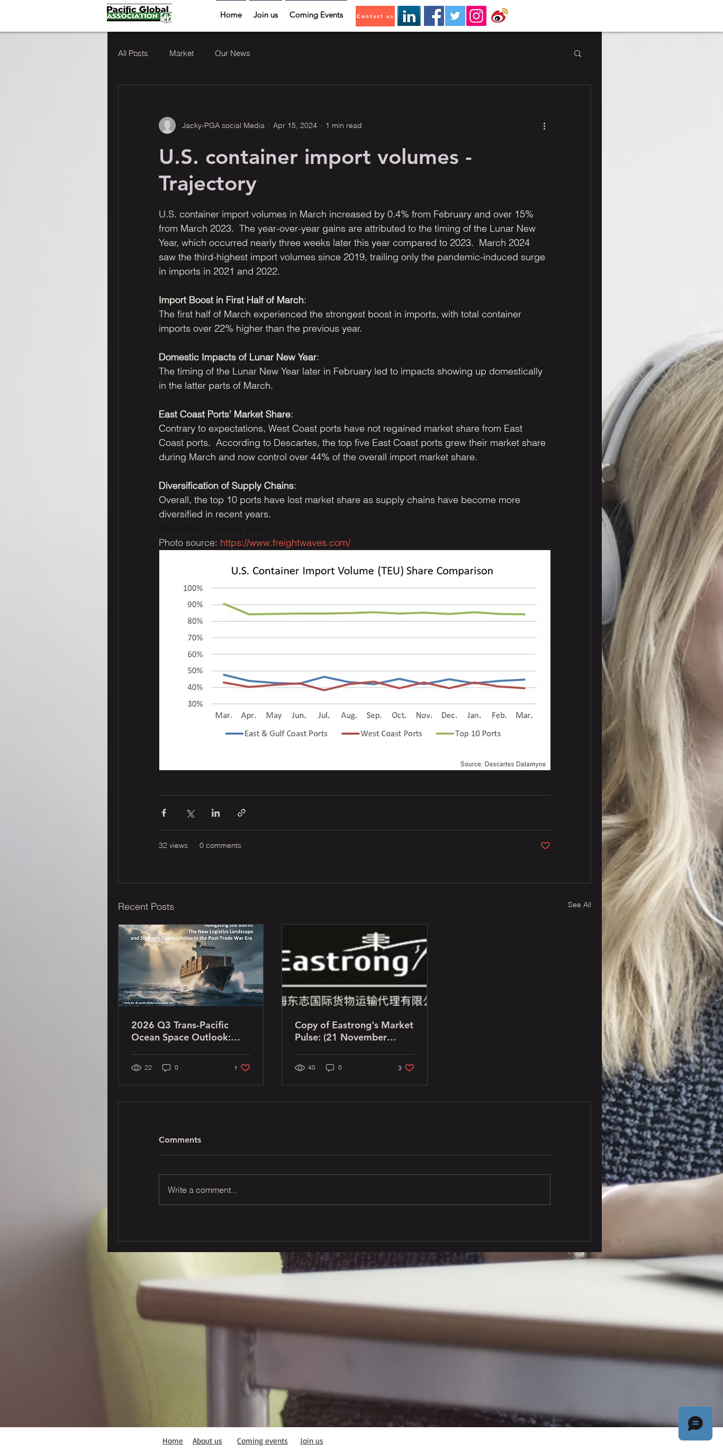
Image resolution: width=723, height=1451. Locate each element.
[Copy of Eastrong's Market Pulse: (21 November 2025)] (354, 965)
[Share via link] (242, 813)
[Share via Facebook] (164, 813)
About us (207, 1441)
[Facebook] (434, 16)
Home (172, 1441)
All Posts (133, 53)
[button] (578, 53)
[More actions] (544, 125)
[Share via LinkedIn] (216, 813)
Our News (232, 53)
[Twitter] (455, 16)
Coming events (262, 1441)
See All (579, 904)
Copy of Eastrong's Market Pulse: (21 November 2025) (354, 1031)
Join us (311, 1441)
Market (181, 53)
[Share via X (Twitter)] (190, 813)
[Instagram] (476, 16)
